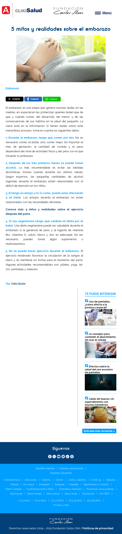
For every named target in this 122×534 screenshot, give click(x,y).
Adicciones (31, 479)
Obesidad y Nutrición (70, 489)
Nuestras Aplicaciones (72, 468)
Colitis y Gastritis (77, 479)
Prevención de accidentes (100, 489)
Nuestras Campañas (61, 473)
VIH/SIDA (104, 493)
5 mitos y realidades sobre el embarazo (61, 29)
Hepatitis (74, 484)
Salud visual (71, 493)
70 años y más (61, 505)
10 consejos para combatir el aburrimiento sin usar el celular (100, 337)
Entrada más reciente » (99, 431)
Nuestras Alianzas (45, 468)
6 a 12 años (40, 500)
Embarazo (12, 88)
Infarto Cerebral (13, 489)
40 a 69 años (94, 500)
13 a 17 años (57, 500)
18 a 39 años (75, 500)
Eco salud (29, 484)
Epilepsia (59, 484)
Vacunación (88, 493)
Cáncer (59, 479)
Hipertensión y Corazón (96, 484)
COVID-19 (96, 479)
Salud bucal (16, 493)
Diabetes (110, 479)
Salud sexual (53, 493)
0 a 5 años (24, 500)
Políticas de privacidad (98, 528)
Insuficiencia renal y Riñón (40, 489)
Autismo (46, 479)
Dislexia (15, 484)
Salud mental (34, 493)
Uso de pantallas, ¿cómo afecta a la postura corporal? (97, 304)
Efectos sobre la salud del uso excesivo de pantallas (99, 369)
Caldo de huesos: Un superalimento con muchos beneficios (99, 401)
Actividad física (12, 479)
